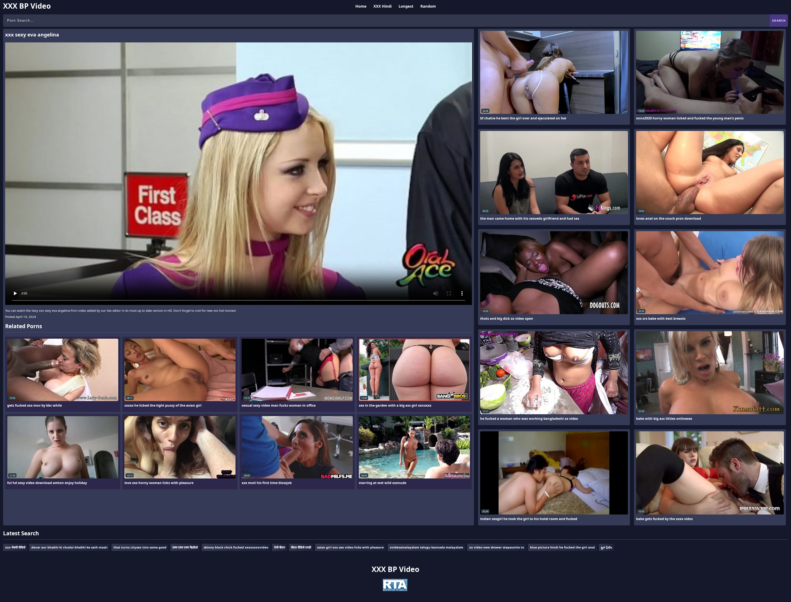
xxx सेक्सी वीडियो (15, 547)
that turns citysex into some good (140, 547)
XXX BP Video (27, 5)
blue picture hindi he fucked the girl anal (562, 547)
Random (428, 6)
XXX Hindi (382, 6)
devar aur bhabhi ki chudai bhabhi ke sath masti (69, 547)
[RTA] (395, 590)
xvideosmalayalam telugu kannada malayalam (426, 547)
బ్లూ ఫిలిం (606, 547)
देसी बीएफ (279, 547)
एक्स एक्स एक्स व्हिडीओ (185, 547)
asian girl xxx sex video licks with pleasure (350, 547)
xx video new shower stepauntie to (496, 547)
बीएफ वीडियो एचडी (301, 547)
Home (360, 6)
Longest (406, 6)
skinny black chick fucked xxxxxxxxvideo (236, 547)
